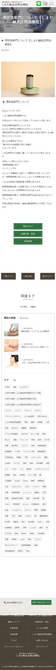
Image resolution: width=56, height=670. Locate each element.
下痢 (6, 492)
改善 (39, 440)
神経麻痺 (8, 451)
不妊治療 (41, 533)
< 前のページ (8, 276)
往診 (6, 510)
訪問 (24, 527)
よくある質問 (29, 416)
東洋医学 (16, 504)
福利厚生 (33, 428)
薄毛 (6, 428)
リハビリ (38, 539)
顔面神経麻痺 (26, 545)
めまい (40, 522)
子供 (44, 492)
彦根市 (17, 527)
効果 (31, 463)
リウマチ (16, 463)
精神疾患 (41, 481)
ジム (21, 469)
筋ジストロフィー (11, 545)
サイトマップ (42, 647)
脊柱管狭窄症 (10, 551)
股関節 (7, 475)
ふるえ (22, 539)
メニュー (18, 410)
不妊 (6, 486)
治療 (6, 445)
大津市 (7, 387)
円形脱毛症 (9, 457)
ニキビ (27, 486)
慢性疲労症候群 (17, 498)
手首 (13, 516)
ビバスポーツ (16, 510)
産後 (47, 463)
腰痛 (32, 422)
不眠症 (32, 533)
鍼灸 (15, 387)
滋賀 (26, 422)
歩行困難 (39, 463)
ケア (6, 469)
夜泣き (23, 533)
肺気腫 (43, 510)
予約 (27, 551)
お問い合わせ (42, 416)
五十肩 (47, 440)
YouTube (8, 533)
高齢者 (15, 522)
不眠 (32, 440)
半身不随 (36, 498)
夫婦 (47, 522)
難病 (32, 481)
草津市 (20, 551)
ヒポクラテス (16, 486)
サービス (8, 410)
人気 (47, 422)
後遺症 (36, 492)
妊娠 (35, 545)
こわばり (28, 516)
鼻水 (23, 522)
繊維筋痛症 (44, 516)
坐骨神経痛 (42, 445)
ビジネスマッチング (42, 469)
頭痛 (15, 440)
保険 (45, 457)
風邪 (20, 516)
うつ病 (17, 451)
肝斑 (6, 498)
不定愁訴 (8, 481)
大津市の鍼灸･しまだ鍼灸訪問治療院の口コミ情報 (23, 393)
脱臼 (41, 527)
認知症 (29, 469)
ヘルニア (25, 445)
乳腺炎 (19, 457)
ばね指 (7, 463)
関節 (36, 510)
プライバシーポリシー (13, 416)
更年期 (22, 475)
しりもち (33, 527)
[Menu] (51, 3)
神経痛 (14, 539)
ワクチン (28, 510)
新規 (16, 533)
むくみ (25, 504)
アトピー (36, 486)
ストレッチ (24, 440)
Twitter (25, 481)
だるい (7, 504)
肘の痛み (31, 522)
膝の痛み (15, 445)
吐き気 (7, 522)
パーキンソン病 (28, 451)
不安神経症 (35, 504)
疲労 (44, 504)
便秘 (44, 486)
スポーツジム (36, 457)
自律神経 (8, 527)
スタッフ (28, 410)
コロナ (14, 469)
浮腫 (6, 539)
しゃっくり (27, 492)
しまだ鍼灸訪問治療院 (13, 422)
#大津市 (23, 307)
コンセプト (24, 387)
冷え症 (17, 481)
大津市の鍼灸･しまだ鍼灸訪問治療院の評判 (20, 399)
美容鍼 (40, 422)
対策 (24, 463)
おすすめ (24, 434)
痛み (15, 475)
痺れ (29, 539)
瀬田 (27, 498)
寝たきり (15, 428)
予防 (26, 457)
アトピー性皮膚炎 (11, 434)
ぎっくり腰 (35, 434)
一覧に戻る (28, 276)
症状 (32, 445)
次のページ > (48, 276)
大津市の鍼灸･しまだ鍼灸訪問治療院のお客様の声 (23, 404)
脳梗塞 (24, 428)
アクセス (37, 410)
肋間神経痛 (16, 492)
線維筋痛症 (42, 451)
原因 (44, 434)
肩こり (7, 440)
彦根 (6, 516)
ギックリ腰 (32, 475)
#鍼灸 (33, 307)
